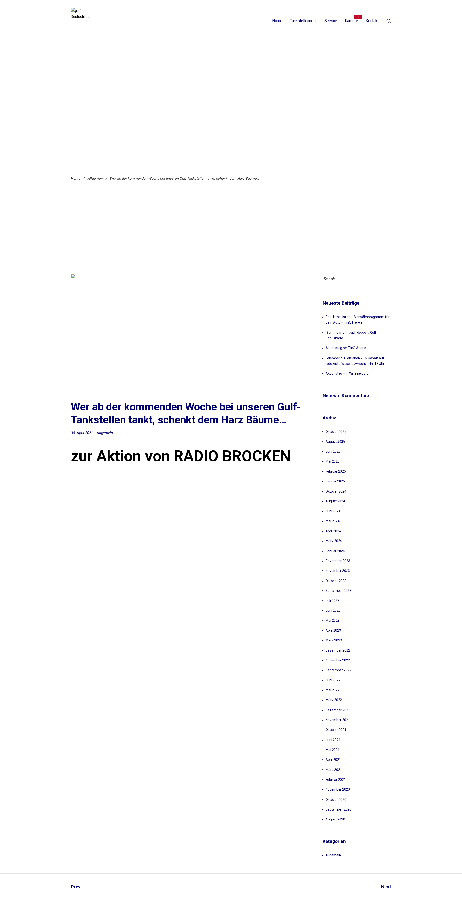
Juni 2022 (333, 680)
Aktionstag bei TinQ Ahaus (346, 348)
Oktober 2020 (336, 799)
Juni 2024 (333, 511)
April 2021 (333, 760)
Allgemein (96, 178)
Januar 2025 (335, 481)
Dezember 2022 (338, 650)
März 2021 (334, 770)
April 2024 (333, 531)
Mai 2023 (333, 620)
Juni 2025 (333, 451)
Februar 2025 (336, 471)
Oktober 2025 (336, 432)
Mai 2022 (333, 690)
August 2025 (335, 441)
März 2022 (334, 700)
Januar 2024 (335, 551)
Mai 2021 (333, 750)
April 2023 (333, 630)
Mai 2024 (333, 521)
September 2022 (338, 670)
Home (277, 21)
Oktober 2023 (336, 581)
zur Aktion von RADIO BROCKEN (181, 456)
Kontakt (372, 21)
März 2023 (334, 640)
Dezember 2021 (338, 710)
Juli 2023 (332, 600)
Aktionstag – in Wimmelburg (347, 373)
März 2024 (334, 541)
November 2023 (338, 571)
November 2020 (338, 789)
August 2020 (335, 819)
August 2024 (335, 501)
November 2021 (338, 720)
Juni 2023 (333, 610)
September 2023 (338, 591)
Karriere (351, 21)
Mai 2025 (333, 461)
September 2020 (338, 809)
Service (330, 21)
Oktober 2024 (336, 491)
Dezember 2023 (338, 561)
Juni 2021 (333, 740)
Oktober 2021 (336, 730)
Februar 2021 (336, 780)
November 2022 (338, 660)
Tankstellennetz (303, 21)
